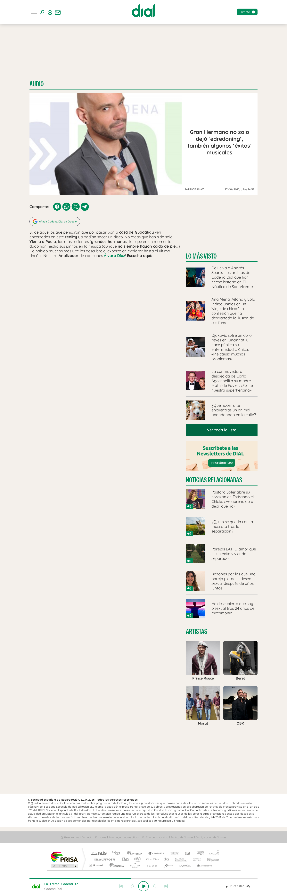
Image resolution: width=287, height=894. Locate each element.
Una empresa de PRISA (64, 856)
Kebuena (209, 859)
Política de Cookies (182, 837)
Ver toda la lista (221, 429)
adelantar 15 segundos (155, 886)
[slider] (143, 878)
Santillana (136, 853)
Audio (36, 84)
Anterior (121, 886)
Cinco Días (152, 859)
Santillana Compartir (156, 853)
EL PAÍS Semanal (181, 859)
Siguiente (166, 886)
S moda (168, 865)
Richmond (96, 865)
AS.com (185, 853)
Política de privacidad (155, 837)
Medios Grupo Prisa (64, 866)
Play (143, 886)
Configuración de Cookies (211, 837)
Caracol (213, 853)
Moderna (115, 865)
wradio (137, 859)
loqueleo (185, 865)
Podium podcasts (135, 865)
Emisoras (100, 837)
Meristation (204, 865)
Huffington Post (104, 859)
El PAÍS (99, 853)
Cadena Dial (167, 859)
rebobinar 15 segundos (132, 886)
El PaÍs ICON (152, 865)
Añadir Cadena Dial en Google (58, 221)
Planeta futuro (195, 859)
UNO (126, 859)
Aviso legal (115, 837)
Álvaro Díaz (114, 255)
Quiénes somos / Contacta (77, 837)
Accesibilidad (132, 837)
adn (198, 853)
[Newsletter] (58, 12)
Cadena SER (173, 853)
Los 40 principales (117, 853)
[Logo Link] (143, 10)
